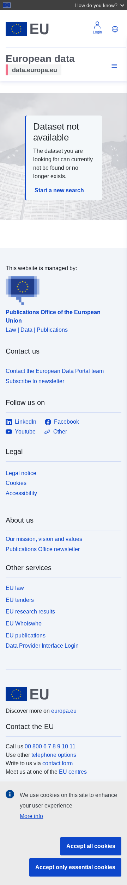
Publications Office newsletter (43, 549)
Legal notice (21, 473)
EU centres (73, 772)
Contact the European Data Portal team (55, 371)
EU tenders (20, 600)
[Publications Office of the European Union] (61, 289)
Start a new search (59, 190)
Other (60, 432)
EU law (15, 588)
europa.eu (64, 711)
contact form (57, 763)
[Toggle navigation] (113, 66)
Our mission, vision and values (44, 539)
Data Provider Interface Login (42, 645)
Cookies (16, 483)
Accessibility (21, 493)
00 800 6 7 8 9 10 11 (50, 746)
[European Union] (61, 694)
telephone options (53, 755)
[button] (100, 5)
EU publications (26, 635)
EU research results (30, 612)
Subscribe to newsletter (35, 381)
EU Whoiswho (24, 624)
